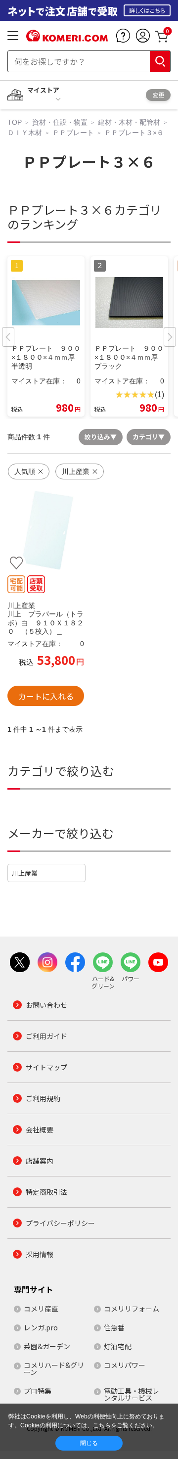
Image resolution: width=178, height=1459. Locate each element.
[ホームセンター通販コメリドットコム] (67, 38)
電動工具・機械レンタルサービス (131, 1394)
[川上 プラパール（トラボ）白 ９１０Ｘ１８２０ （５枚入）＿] (45, 530)
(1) (159, 394)
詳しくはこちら (147, 10)
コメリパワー (124, 1365)
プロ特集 (37, 1390)
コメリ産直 (41, 1308)
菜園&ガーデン (47, 1346)
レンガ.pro (41, 1327)
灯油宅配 (118, 1346)
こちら (102, 1425)
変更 (158, 95)
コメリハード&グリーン (54, 1368)
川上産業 (25, 873)
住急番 (114, 1327)
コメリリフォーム (131, 1308)
